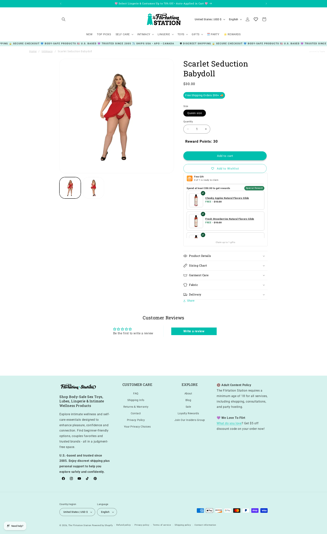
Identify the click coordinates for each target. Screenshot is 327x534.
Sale (188, 406)
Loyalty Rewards (188, 413)
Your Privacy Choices (137, 426)
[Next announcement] (266, 3)
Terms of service (162, 525)
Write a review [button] (193, 331)
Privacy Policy (136, 419)
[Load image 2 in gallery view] (93, 188)
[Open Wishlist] (256, 19)
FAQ (136, 393)
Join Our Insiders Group (189, 419)
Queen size (194, 113)
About (188, 393)
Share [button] (191, 300)
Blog (188, 399)
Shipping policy (183, 525)
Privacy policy (142, 525)
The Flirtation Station (79, 525)
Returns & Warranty (136, 406)
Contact (136, 413)
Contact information (205, 525)
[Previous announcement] (61, 3)
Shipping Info (135, 399)
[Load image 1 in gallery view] (70, 188)
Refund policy (123, 525)
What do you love (229, 423)
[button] (63, 19)
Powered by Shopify (102, 525)
